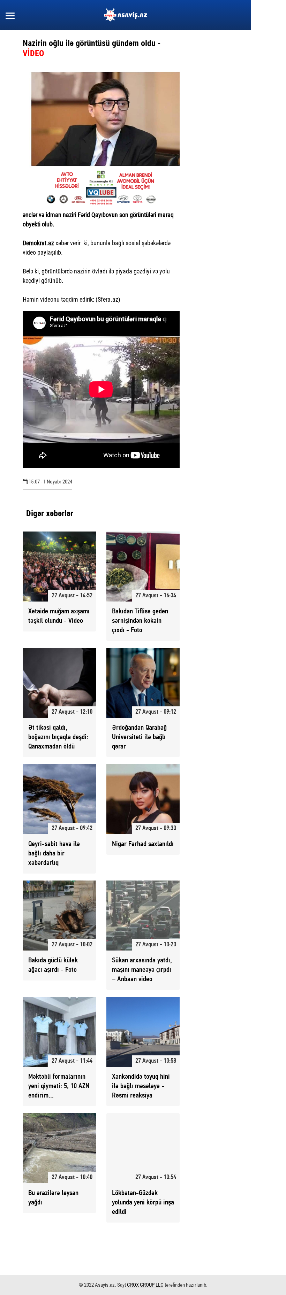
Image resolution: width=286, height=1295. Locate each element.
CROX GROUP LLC (145, 1285)
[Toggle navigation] (10, 15)
